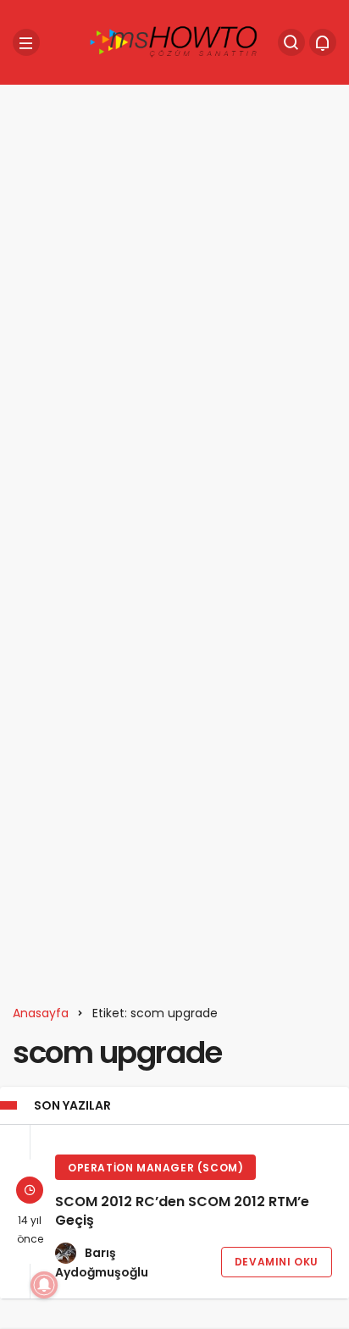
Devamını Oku (277, 1261)
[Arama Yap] (291, 42)
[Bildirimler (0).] (322, 42)
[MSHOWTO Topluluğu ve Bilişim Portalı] (174, 41)
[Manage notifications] (44, 1285)
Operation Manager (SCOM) (155, 1167)
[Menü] (26, 42)
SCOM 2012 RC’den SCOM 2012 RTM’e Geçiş (182, 1211)
